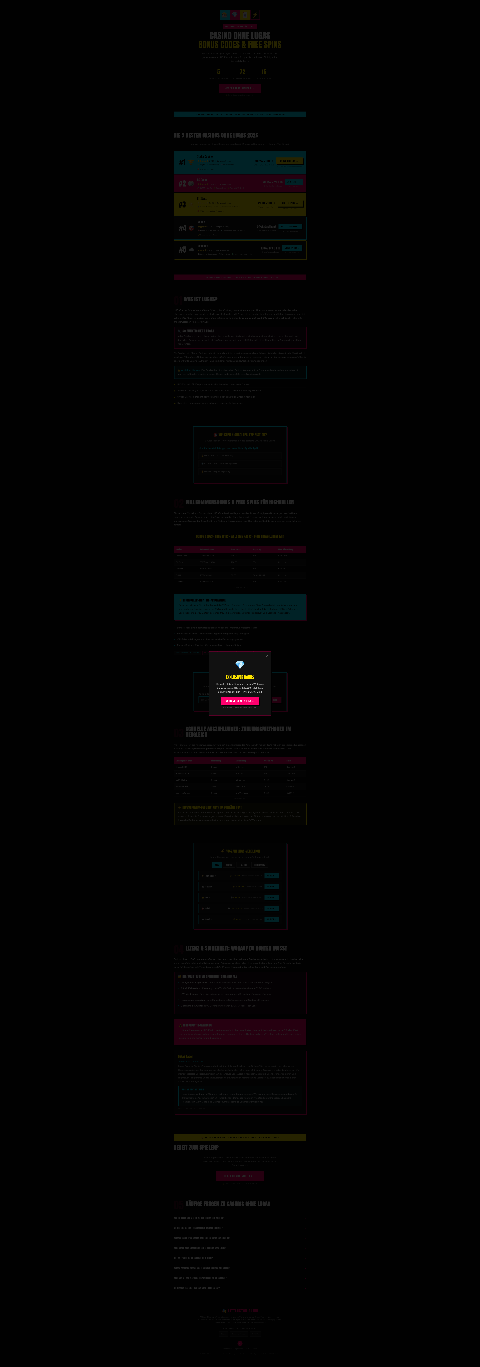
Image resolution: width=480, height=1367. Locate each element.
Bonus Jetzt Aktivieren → (240, 700)
